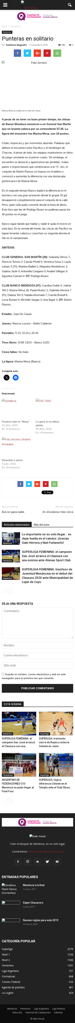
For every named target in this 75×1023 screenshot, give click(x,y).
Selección (17, 1012)
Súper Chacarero (33, 902)
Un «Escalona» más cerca (57, 512)
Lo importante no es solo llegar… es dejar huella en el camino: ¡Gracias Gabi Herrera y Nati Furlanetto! (46, 538)
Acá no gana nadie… (14, 512)
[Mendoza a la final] (11, 889)
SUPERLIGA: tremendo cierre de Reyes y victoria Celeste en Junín (54, 742)
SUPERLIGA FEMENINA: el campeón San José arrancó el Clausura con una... (18, 742)
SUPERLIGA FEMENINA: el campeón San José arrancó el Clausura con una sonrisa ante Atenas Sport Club (47, 556)
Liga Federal (58, 1008)
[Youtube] (57, 861)
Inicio (4, 26)
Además (58, 1012)
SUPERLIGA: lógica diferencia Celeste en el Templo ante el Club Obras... (55, 783)
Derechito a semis (12, 460)
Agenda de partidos (13, 987)
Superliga (44, 734)
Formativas (8, 775)
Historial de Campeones (38, 1012)
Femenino (7, 32)
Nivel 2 (6, 960)
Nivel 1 (6, 954)
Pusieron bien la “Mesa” (15, 421)
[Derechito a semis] (17, 445)
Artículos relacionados (16, 524)
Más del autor (42, 524)
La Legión (7, 993)
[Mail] (37, 861)
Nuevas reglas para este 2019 (40, 920)
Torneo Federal (11, 982)
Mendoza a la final (34, 885)
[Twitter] (47, 861)
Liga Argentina (10, 971)
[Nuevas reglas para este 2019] (11, 924)
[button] (70, 5)
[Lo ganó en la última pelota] (51, 407)
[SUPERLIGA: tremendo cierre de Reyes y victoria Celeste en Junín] (56, 723)
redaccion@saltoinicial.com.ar (45, 851)
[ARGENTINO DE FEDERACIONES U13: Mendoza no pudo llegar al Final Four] (19, 765)
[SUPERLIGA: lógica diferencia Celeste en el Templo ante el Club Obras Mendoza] (56, 765)
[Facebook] (17, 861)
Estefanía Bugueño (16, 44)
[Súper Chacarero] (11, 907)
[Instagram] (27, 861)
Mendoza (12, 1008)
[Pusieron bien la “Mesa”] (17, 407)
